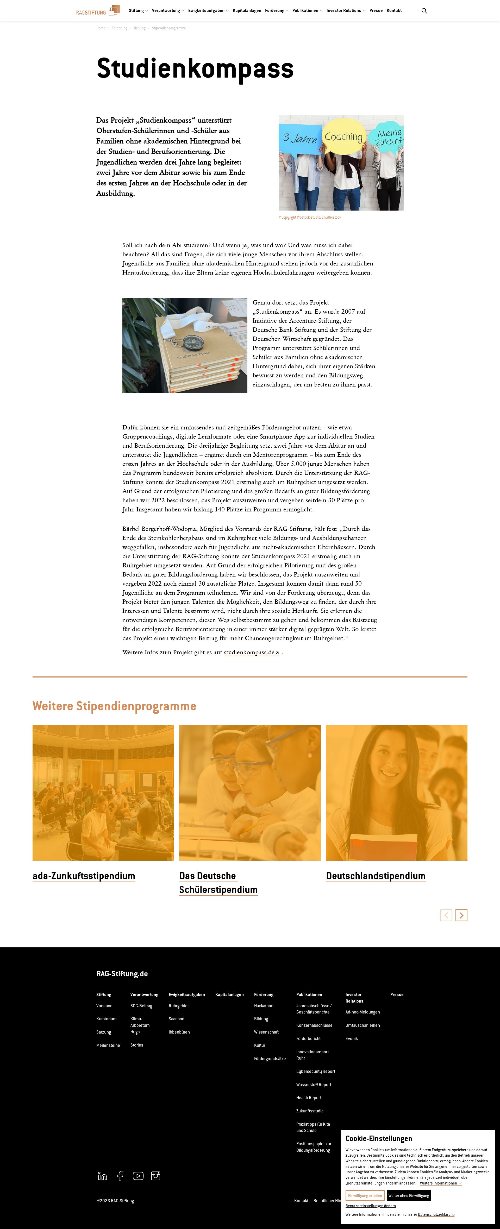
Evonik (352, 1038)
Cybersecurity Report (315, 1071)
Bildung (261, 1019)
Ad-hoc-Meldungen (363, 1012)
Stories (136, 1045)
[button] (461, 915)
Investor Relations (344, 10)
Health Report (308, 1097)
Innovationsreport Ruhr (312, 1055)
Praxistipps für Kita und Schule (313, 1127)
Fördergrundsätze (270, 1058)
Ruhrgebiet (179, 1006)
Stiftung (136, 10)
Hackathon (263, 1006)
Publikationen (305, 10)
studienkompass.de (249, 652)
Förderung (274, 10)
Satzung (103, 1032)
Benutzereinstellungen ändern (371, 1205)
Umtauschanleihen (363, 1025)
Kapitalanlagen (247, 10)
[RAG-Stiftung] (98, 10)
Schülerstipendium (218, 889)
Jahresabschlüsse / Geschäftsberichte (314, 1009)
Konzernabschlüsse (314, 1025)
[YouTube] (138, 1176)
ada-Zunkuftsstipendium (84, 876)
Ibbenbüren (179, 1032)
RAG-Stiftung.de (122, 973)
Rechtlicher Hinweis (331, 1200)
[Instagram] (155, 1176)
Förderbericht (308, 1038)
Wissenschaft (266, 1032)
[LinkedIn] (102, 1176)
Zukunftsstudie (310, 1111)
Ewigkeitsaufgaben (206, 10)
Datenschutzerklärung (436, 1214)
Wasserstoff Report (313, 1084)
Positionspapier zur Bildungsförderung (313, 1147)
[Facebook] (120, 1176)
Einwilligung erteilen (365, 1195)
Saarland (176, 1019)
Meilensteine (108, 1045)
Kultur (259, 1045)
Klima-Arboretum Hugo (140, 1025)
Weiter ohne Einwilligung (409, 1195)
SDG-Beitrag (141, 1006)
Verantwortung (166, 10)
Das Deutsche (208, 876)
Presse (376, 10)
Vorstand (104, 1006)
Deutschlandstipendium (376, 876)
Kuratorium (106, 1019)
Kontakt (394, 10)
